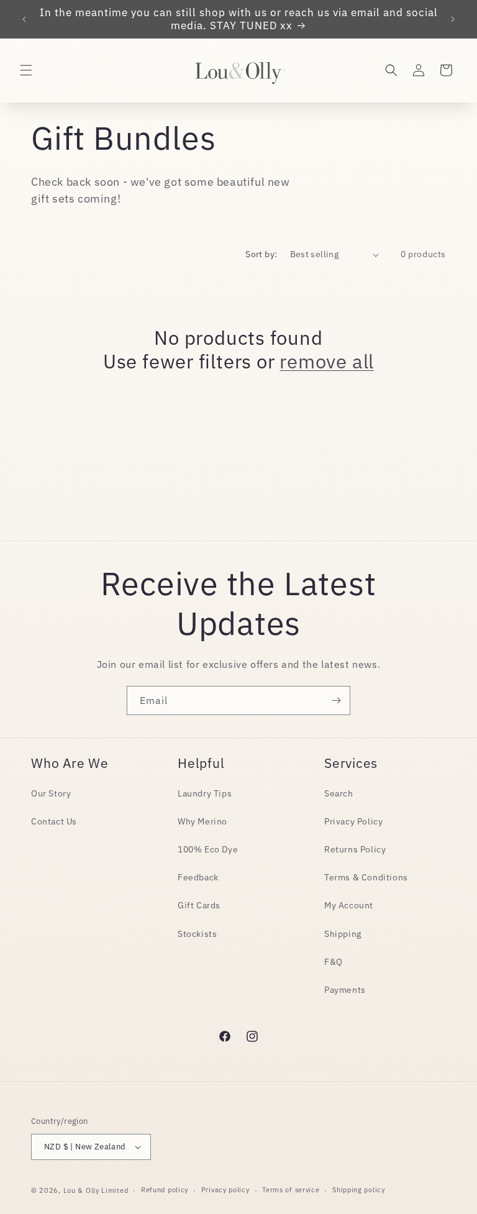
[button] (26, 70)
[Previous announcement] (24, 19)
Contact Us (54, 821)
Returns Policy (355, 849)
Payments (345, 989)
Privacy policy (225, 1189)
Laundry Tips (205, 793)
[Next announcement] (452, 19)
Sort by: (261, 254)
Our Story (51, 793)
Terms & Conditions (366, 877)
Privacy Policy (353, 821)
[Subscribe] (336, 700)
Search (338, 793)
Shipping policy (358, 1189)
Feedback (198, 877)
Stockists (197, 933)
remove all (326, 361)
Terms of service (290, 1189)
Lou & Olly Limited (96, 1190)
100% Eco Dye (208, 849)
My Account (348, 905)
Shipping (342, 933)
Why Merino (202, 821)
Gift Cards (199, 905)
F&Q (333, 961)
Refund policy (164, 1189)
